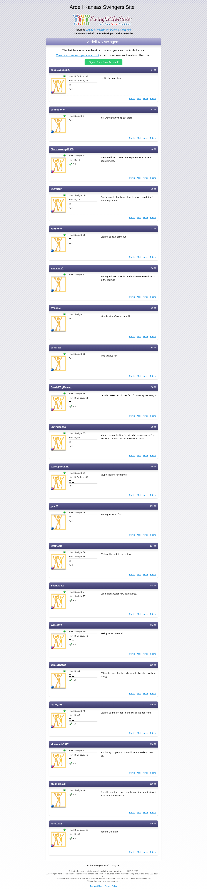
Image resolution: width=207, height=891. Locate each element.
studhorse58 (58, 783)
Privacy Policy (111, 886)
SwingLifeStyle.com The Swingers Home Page (108, 29)
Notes (145, 98)
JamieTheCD (58, 665)
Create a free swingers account (77, 55)
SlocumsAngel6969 (62, 149)
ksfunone (56, 228)
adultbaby (56, 823)
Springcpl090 (58, 427)
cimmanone (58, 109)
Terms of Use (96, 886)
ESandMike (57, 585)
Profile (132, 98)
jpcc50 (54, 506)
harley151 (56, 704)
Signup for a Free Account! (103, 62)
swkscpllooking (60, 466)
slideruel (56, 347)
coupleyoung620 (60, 70)
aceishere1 (57, 268)
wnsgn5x (56, 308)
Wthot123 (56, 625)
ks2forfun (56, 189)
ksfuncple (56, 546)
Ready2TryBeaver (61, 387)
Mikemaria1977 (59, 744)
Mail (139, 98)
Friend (153, 98)
